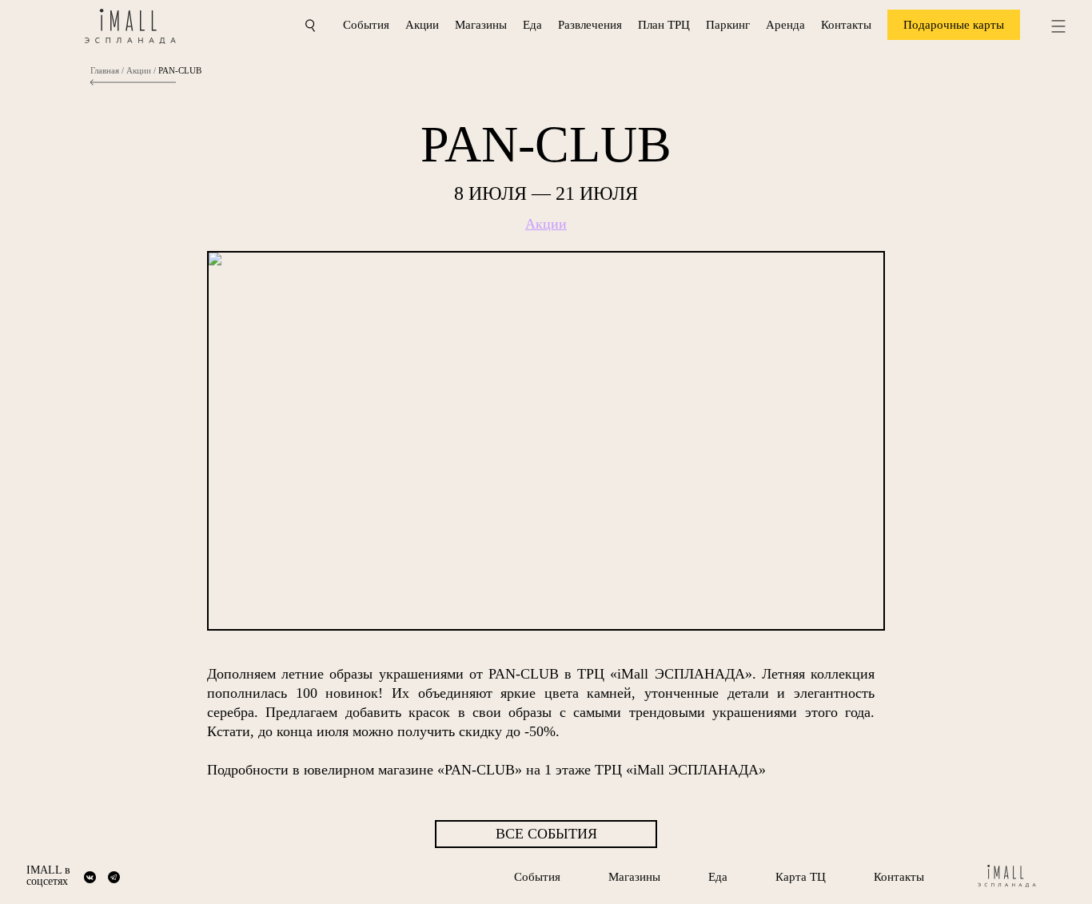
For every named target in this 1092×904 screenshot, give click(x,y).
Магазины (481, 24)
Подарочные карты (953, 24)
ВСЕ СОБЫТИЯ (546, 834)
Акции (422, 24)
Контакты (846, 24)
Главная (104, 70)
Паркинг (728, 24)
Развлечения (590, 24)
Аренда (785, 24)
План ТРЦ (664, 24)
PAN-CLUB (179, 70)
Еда (532, 24)
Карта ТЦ (800, 876)
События (366, 24)
